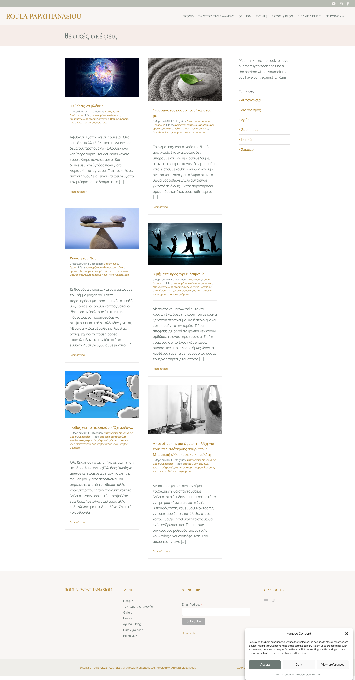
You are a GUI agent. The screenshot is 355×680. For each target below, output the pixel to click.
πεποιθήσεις (116, 275)
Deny (299, 664)
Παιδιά (246, 139)
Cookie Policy (244, 667)
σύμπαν (96, 122)
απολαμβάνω (206, 125)
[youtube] (266, 600)
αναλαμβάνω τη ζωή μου (106, 115)
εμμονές (112, 271)
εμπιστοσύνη (90, 119)
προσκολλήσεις (168, 471)
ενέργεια (104, 119)
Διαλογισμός (77, 115)
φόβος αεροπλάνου (108, 444)
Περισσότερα (77, 191)
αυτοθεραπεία (171, 128)
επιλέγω (171, 290)
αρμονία (157, 128)
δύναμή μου (100, 271)
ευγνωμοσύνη (184, 290)
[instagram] (273, 600)
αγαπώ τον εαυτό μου (186, 125)
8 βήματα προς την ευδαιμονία (179, 274)
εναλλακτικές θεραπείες (194, 128)
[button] (347, 634)
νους (72, 122)
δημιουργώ (76, 119)
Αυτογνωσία (112, 111)
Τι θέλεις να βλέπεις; (87, 106)
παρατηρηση (83, 122)
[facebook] (280, 600)
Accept (265, 664)
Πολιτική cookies (284, 674)
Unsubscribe (189, 633)
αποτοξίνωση (190, 463)
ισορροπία (178, 132)
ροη (126, 275)
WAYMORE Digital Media (182, 667)
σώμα (195, 132)
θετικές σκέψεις (119, 119)
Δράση (206, 121)
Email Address (192, 605)
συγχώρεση (173, 294)
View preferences (333, 664)
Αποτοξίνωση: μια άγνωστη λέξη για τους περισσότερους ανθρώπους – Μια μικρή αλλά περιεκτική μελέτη (183, 449)
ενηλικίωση (159, 290)
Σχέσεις (247, 149)
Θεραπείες (159, 125)
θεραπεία (103, 440)
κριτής (156, 294)
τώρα (104, 122)
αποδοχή (119, 267)
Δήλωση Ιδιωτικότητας (308, 674)
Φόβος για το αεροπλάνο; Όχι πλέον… (101, 427)
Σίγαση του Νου (83, 258)
